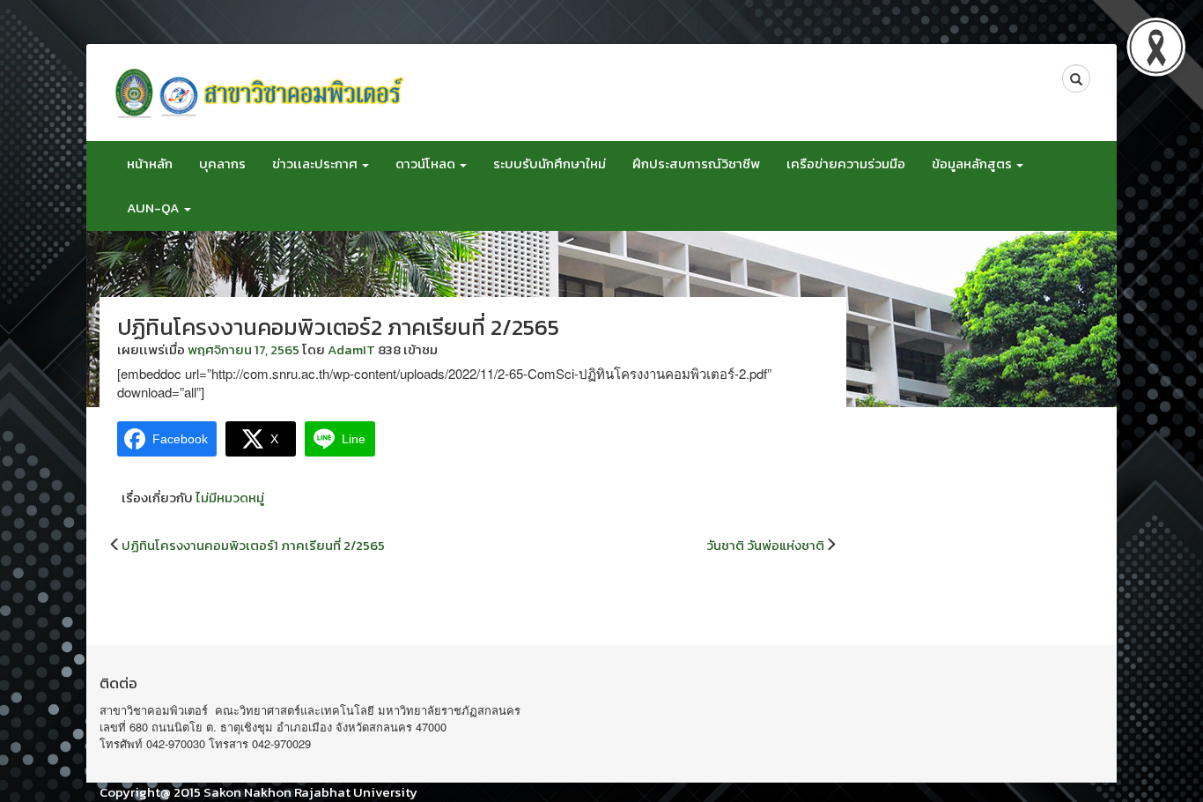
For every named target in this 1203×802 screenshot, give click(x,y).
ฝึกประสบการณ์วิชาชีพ (696, 163)
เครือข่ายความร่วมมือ (845, 163)
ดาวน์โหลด (426, 163)
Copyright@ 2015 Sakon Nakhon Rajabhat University (258, 792)
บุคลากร (222, 163)
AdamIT (351, 349)
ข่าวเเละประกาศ (316, 163)
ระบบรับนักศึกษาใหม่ (549, 163)
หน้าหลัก (150, 163)
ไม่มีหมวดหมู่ (230, 497)
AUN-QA (154, 207)
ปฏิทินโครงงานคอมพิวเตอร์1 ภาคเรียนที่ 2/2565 (253, 545)
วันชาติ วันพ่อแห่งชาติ (765, 545)
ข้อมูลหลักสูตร (973, 163)
